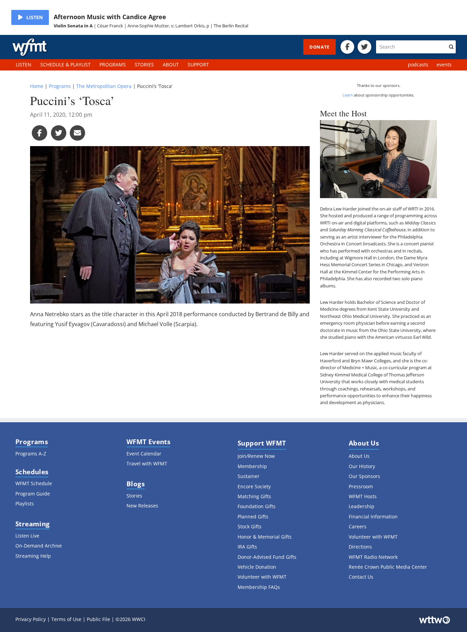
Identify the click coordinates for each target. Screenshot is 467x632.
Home (36, 86)
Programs (60, 86)
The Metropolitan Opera (104, 86)
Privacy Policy (30, 619)
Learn (348, 95)
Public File (98, 619)
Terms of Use (66, 619)
